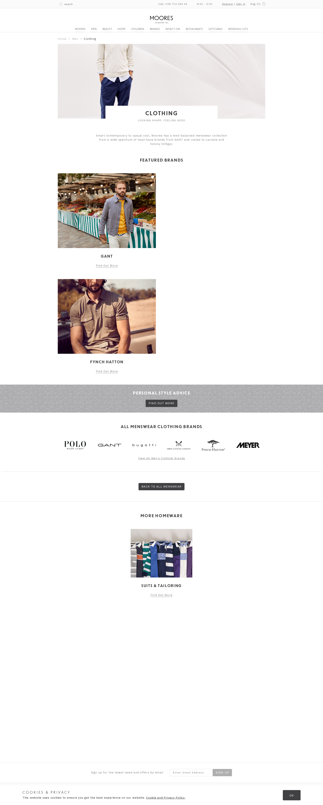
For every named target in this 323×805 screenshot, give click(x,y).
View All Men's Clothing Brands (161, 458)
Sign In (240, 3)
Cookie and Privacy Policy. (165, 797)
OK (292, 795)
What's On (173, 29)
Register (227, 3)
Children (137, 29)
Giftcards (216, 29)
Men (94, 29)
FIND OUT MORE (161, 403)
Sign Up (222, 772)
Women (80, 29)
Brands (155, 29)
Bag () (255, 3)
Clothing (90, 39)
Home (122, 29)
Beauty (107, 29)
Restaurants (194, 29)
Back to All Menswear (161, 486)
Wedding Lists (238, 29)
